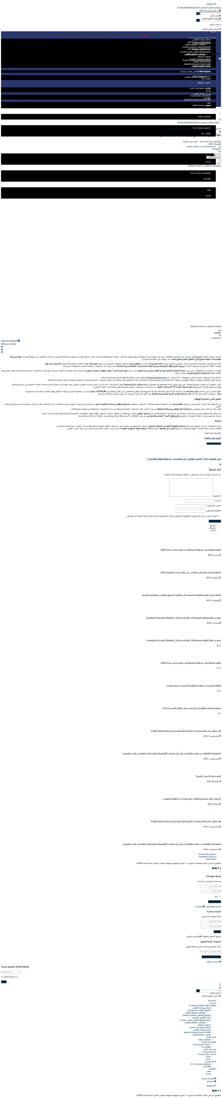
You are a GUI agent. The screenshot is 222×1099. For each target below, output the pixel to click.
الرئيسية (212, 26)
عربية (208, 162)
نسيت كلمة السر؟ (213, 907)
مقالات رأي (206, 79)
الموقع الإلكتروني (213, 511)
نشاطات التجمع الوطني (195, 45)
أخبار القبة (211, 111)
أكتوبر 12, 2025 (215, 144)
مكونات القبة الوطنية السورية (202, 1006)
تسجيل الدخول (193, 937)
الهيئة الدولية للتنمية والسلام (197, 100)
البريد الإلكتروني (213, 506)
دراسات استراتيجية (202, 76)
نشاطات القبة (204, 117)
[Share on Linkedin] (111, 346)
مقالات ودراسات (208, 74)
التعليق (217, 496)
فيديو (208, 196)
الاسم (217, 501)
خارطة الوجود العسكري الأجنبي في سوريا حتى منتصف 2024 (190, 573)
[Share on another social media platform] (111, 352)
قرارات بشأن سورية (207, 151)
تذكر (216, 897)
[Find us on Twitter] (218, 55)
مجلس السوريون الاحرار (200, 88)
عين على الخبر (209, 139)
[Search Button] (198, 20)
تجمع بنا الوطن (204, 57)
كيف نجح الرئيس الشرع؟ (208, 776)
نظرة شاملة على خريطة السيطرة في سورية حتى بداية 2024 (191, 550)
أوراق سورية (210, 168)
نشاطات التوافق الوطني (195, 54)
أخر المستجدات (209, 84)
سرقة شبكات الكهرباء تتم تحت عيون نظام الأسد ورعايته (192, 708)
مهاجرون (207, 179)
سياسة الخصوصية (207, 857)
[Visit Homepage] (199, 8)
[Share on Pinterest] (111, 349)
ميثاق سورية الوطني (202, 43)
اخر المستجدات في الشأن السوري (182, 129)
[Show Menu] (220, 132)
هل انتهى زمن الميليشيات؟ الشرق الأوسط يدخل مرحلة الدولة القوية (186, 731)
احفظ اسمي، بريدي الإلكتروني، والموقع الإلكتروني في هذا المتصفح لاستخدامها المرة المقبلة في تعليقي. (172, 516)
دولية (208, 88)
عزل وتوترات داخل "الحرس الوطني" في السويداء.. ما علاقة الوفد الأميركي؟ (184, 459)
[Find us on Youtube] (215, 55)
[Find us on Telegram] (213, 55)
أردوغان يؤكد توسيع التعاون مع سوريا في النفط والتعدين (192, 799)
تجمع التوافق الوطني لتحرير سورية (195, 72)
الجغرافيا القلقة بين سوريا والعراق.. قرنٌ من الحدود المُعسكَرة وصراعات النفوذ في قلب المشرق (172, 754)
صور (209, 190)
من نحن (213, 1003)
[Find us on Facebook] (220, 55)
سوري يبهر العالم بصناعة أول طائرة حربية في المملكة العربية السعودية (183, 618)
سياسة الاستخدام (207, 854)
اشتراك (199, 907)
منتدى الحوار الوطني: (202, 94)
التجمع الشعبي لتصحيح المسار (196, 47)
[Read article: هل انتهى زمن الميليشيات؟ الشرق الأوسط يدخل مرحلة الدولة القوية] (111, 812)
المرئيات (212, 184)
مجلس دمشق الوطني (201, 105)
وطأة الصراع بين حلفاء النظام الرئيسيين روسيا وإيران (193, 686)
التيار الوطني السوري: (201, 49)
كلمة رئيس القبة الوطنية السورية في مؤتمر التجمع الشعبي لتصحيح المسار (181, 595)
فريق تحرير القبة (190, 142)
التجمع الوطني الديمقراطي (199, 42)
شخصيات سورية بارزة (201, 173)
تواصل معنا (211, 859)
